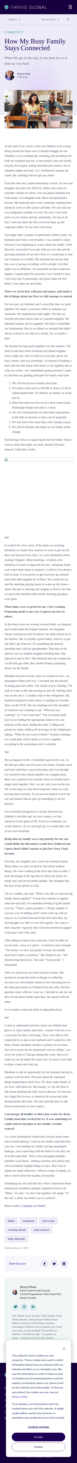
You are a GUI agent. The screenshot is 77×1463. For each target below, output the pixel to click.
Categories (12, 19)
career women (48, 1221)
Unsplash (26, 1205)
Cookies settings (38, 1426)
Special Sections (49, 19)
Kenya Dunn (23, 73)
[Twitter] (54, 1263)
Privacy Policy (20, 1396)
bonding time (28, 1221)
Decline (38, 1446)
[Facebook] (44, 1263)
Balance (11, 1221)
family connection (41, 1230)
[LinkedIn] (64, 1263)
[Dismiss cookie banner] (64, 1348)
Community (14, 32)
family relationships (16, 1239)
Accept (38, 1436)
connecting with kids (17, 1230)
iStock (42, 1205)
